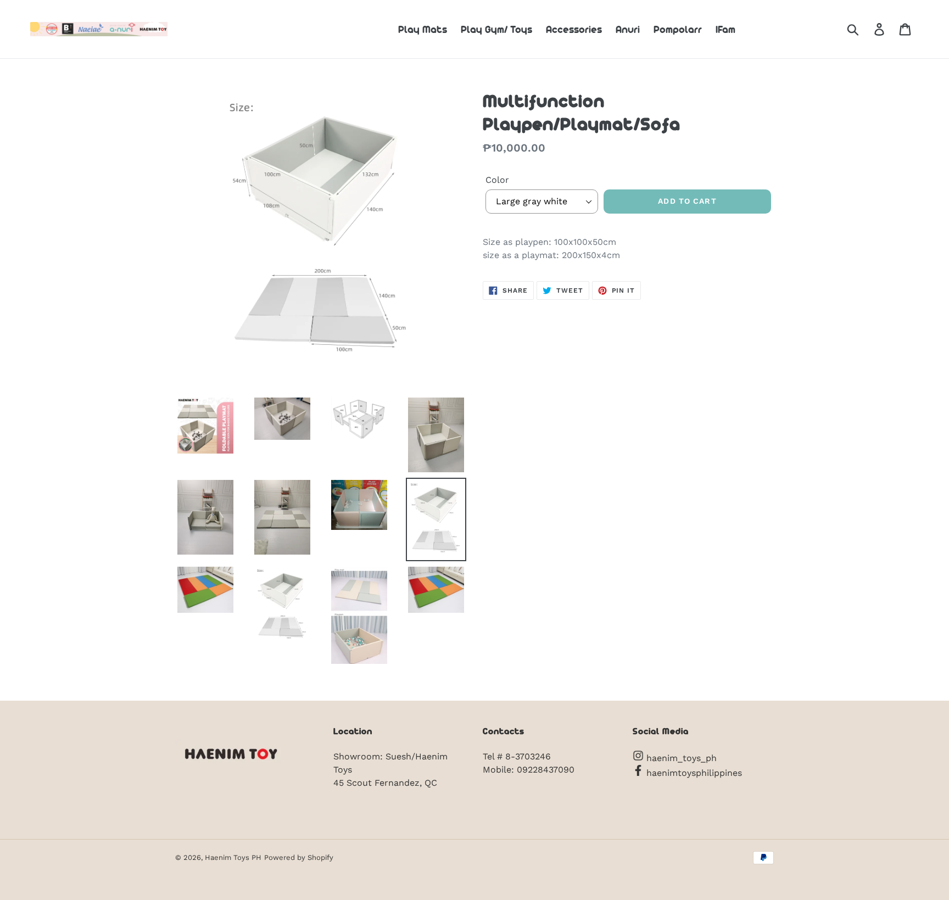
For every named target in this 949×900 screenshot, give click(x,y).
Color (497, 180)
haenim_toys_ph (680, 758)
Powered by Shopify (298, 857)
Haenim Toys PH (233, 857)
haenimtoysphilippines (693, 773)
